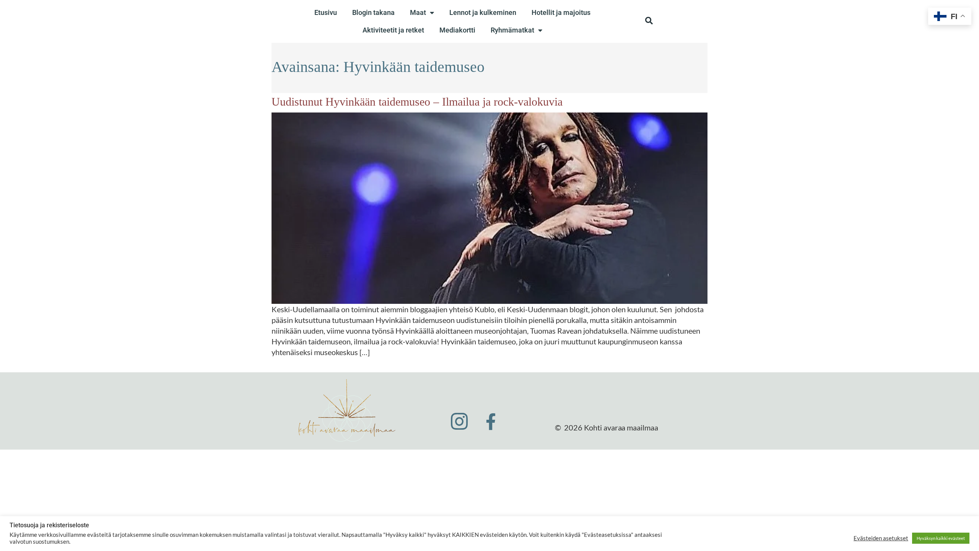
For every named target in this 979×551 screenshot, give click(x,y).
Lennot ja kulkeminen (482, 12)
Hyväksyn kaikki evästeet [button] (941, 538)
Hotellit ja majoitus (561, 12)
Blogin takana (373, 12)
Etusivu (325, 12)
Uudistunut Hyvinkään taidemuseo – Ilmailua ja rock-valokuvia (417, 101)
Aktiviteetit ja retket (393, 30)
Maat (418, 12)
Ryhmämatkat (512, 30)
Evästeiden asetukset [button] (881, 538)
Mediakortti (457, 30)
